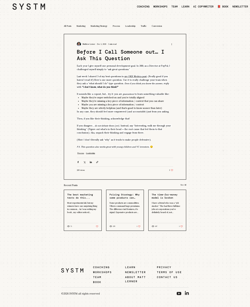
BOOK (97, 282)
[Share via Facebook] (78, 162)
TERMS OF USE (169, 272)
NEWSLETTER (135, 272)
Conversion (157, 26)
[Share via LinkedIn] (91, 162)
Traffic (143, 26)
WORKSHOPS (102, 272)
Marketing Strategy (99, 26)
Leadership (130, 26)
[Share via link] (97, 162)
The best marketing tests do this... (80, 196)
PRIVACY (164, 267)
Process (116, 26)
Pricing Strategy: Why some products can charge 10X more (125, 196)
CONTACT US (167, 277)
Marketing (81, 26)
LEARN (130, 267)
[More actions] (171, 44)
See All (183, 185)
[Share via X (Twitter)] (84, 162)
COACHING (101, 267)
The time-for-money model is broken (164, 196)
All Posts (67, 26)
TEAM (97, 277)
